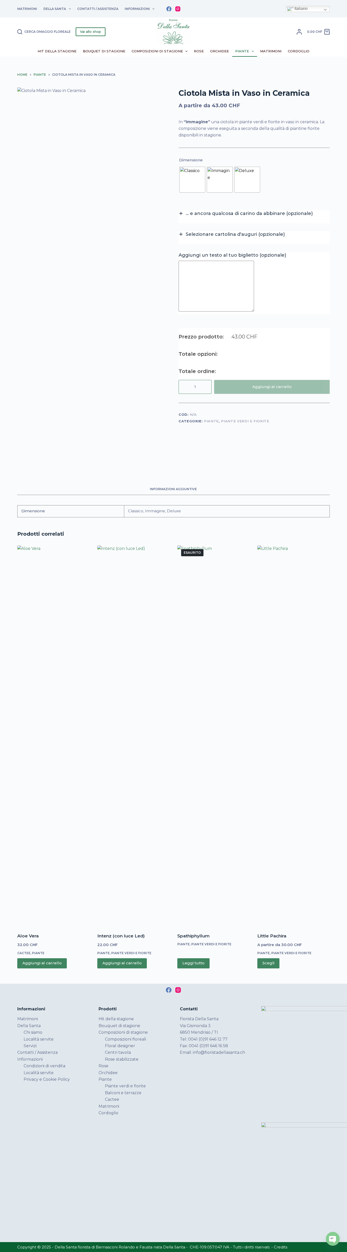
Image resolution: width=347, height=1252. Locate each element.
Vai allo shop (90, 31)
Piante (242, 51)
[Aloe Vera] (53, 735)
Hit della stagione (57, 51)
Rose (199, 51)
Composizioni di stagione (157, 51)
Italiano (300, 8)
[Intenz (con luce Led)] (133, 735)
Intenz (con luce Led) (121, 935)
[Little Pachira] (293, 735)
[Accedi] (299, 32)
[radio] (192, 179)
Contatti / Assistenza (97, 9)
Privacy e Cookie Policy (47, 1079)
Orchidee (219, 51)
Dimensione (191, 160)
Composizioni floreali (125, 1039)
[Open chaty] (333, 1239)
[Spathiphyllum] (213, 735)
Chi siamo (33, 1032)
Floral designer (120, 1045)
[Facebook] (168, 8)
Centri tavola (118, 1052)
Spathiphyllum (193, 935)
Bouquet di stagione (104, 51)
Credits (280, 1247)
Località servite (39, 1039)
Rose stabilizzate (121, 1059)
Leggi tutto (193, 963)
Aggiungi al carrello (272, 386)
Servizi (30, 1045)
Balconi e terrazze (123, 1092)
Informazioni (137, 9)
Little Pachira (271, 935)
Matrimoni (27, 9)
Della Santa (54, 9)
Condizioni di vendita (44, 1065)
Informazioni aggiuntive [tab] (173, 489)
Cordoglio (298, 51)
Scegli (268, 963)
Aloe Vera (28, 935)
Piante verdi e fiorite (245, 421)
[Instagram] (177, 8)
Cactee (23, 953)
